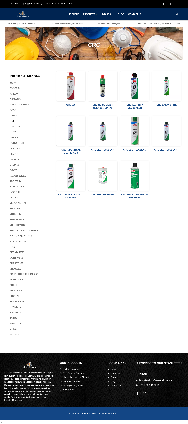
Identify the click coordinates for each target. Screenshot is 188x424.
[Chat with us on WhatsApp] (1, 422)
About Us (74, 14)
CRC (12, 121)
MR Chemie (17, 225)
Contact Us (134, 14)
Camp (13, 115)
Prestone (16, 263)
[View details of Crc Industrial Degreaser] (70, 131)
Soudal (15, 296)
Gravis (14, 164)
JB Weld (15, 181)
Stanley (15, 307)
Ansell (15, 88)
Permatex (17, 252)
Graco (14, 159)
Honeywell (18, 175)
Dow (13, 132)
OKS (12, 247)
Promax (15, 268)
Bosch (14, 110)
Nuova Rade (18, 241)
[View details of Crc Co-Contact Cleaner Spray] (102, 86)
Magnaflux (18, 203)
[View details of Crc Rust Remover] (102, 176)
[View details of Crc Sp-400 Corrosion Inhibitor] (134, 176)
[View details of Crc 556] (70, 86)
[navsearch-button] (177, 14)
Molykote (17, 219)
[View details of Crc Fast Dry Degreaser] (134, 86)
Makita (15, 208)
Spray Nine (17, 301)
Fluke (14, 153)
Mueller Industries (24, 230)
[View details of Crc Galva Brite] (166, 86)
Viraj (13, 329)
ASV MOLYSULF (19, 104)
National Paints (21, 236)
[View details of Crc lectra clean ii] (166, 131)
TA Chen (15, 312)
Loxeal (15, 197)
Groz (13, 170)
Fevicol (15, 148)
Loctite (15, 192)
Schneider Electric (24, 274)
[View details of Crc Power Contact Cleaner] (70, 176)
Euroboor (17, 142)
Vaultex (15, 323)
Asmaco (15, 99)
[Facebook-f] (137, 393)
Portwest (17, 257)
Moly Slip (16, 214)
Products (89, 14)
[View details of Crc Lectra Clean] (102, 131)
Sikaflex (16, 290)
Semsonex (17, 279)
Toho (13, 318)
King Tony (17, 186)
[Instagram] (144, 393)
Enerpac (15, 137)
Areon (14, 93)
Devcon (15, 126)
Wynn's (15, 334)
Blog (121, 14)
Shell (14, 285)
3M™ (13, 82)
